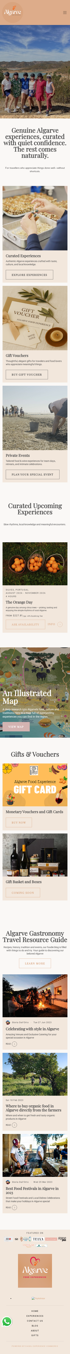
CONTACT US (35, 1321)
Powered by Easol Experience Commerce (35, 1346)
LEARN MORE (35, 963)
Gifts (35, 1335)
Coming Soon (23, 892)
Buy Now (19, 822)
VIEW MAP (16, 726)
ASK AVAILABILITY (25, 624)
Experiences (35, 1316)
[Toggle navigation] (65, 12)
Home (35, 1311)
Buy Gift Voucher (27, 374)
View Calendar (6, 116)
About (35, 1330)
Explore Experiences (29, 275)
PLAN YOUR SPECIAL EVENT (33, 474)
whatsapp (6, 1317)
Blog (35, 1325)
